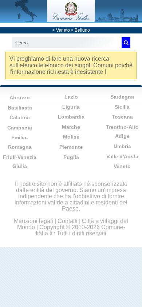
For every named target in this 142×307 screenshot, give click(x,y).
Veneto (63, 30)
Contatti (68, 221)
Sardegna (122, 97)
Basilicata (20, 108)
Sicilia (122, 107)
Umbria (122, 146)
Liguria (71, 107)
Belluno (82, 30)
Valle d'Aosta (122, 156)
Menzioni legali (33, 221)
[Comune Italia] (71, 20)
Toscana (122, 117)
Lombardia (71, 117)
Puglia (71, 157)
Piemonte (71, 147)
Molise (71, 137)
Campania (19, 128)
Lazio (71, 97)
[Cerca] (126, 42)
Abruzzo (19, 97)
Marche (71, 127)
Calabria (19, 117)
